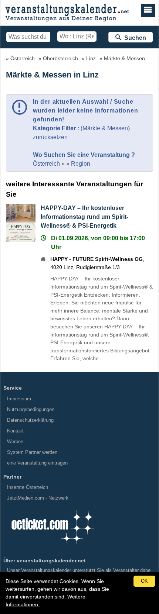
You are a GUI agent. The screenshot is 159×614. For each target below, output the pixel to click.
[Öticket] (53, 546)
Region (80, 164)
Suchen (133, 38)
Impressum (19, 398)
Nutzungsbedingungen (30, 409)
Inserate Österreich (27, 487)
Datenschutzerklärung (30, 420)
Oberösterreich (60, 58)
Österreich (22, 58)
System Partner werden (32, 452)
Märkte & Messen (124, 58)
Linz (91, 58)
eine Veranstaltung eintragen (37, 463)
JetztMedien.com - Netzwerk (37, 498)
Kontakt (15, 431)
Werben (15, 441)
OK (144, 581)
